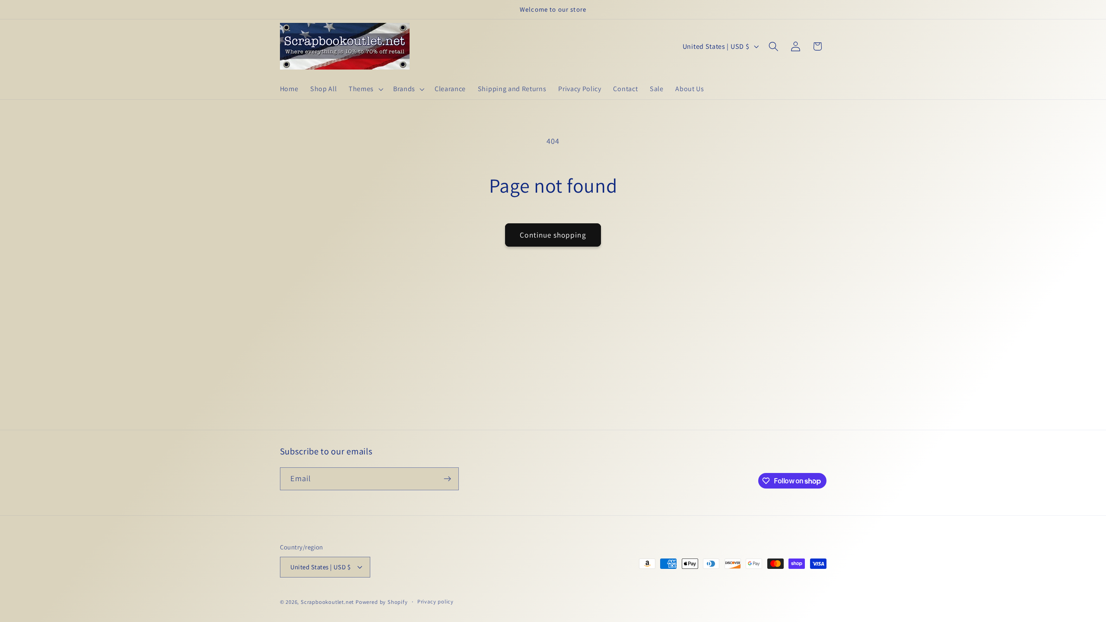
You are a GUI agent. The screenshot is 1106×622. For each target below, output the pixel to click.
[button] (365, 89)
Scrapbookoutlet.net (327, 602)
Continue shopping (553, 235)
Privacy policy (435, 601)
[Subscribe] (447, 479)
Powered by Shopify (382, 602)
